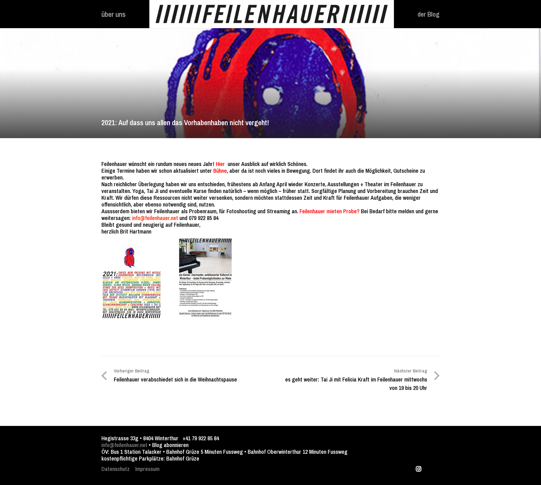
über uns (113, 14)
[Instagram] (418, 469)
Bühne (220, 170)
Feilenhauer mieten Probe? (330, 211)
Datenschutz (115, 469)
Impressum (147, 469)
